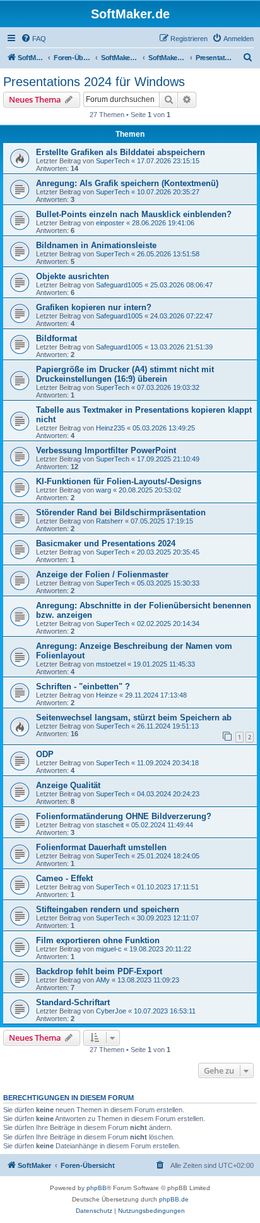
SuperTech (112, 161)
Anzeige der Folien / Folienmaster (102, 574)
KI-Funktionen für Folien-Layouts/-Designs (118, 481)
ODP (45, 754)
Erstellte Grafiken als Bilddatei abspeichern (120, 152)
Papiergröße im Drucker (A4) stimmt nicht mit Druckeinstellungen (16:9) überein (125, 374)
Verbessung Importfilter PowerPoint (106, 450)
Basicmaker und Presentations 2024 (105, 543)
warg (103, 490)
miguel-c (109, 949)
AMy (103, 980)
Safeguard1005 (119, 285)
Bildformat (56, 338)
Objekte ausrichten (72, 276)
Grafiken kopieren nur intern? (93, 307)
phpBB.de (174, 1199)
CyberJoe (111, 1011)
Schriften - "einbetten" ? (83, 686)
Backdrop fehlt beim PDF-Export (99, 971)
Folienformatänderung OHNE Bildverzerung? (123, 816)
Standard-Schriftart (73, 1002)
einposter (110, 223)
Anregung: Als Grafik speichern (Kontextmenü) (127, 183)
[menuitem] (33, 38)
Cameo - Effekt (64, 878)
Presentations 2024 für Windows (94, 82)
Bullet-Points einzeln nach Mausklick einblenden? (134, 214)
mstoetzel (111, 664)
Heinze (106, 695)
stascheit (110, 825)
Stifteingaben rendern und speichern (107, 909)
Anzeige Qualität (68, 785)
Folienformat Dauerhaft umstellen (101, 847)
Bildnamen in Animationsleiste (96, 245)
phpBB (96, 1187)
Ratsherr (109, 521)
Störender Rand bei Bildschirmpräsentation (121, 512)
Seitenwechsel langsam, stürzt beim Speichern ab (134, 717)
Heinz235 (110, 428)
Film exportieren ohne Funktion (98, 940)
